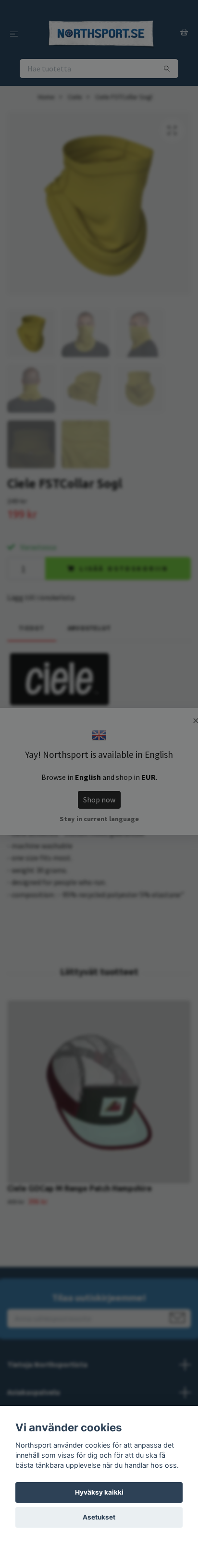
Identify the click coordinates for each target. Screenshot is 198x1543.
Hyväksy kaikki (99, 1492)
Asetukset (99, 1517)
